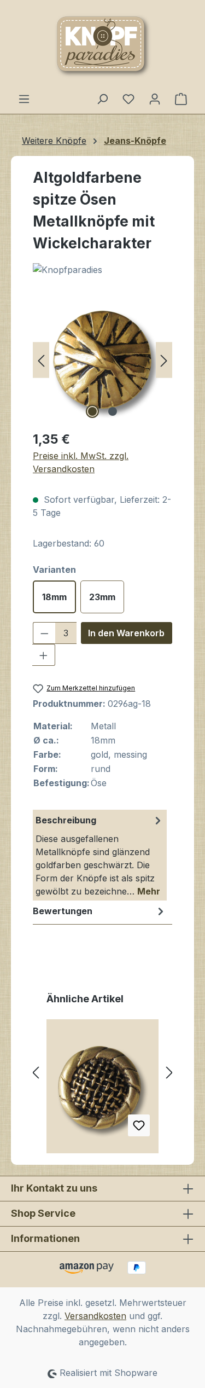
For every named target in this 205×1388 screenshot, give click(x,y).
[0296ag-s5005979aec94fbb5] (102, 359)
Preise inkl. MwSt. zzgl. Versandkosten (80, 462)
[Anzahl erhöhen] (43, 655)
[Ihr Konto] (155, 98)
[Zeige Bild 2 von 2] (112, 411)
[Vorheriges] (41, 360)
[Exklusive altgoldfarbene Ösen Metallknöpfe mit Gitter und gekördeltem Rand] (102, 1090)
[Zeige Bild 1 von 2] (92, 411)
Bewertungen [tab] (62, 910)
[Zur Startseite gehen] (102, 46)
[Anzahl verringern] (44, 633)
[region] (102, 359)
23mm (102, 596)
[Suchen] (102, 98)
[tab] (100, 855)
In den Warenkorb (126, 633)
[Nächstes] (164, 360)
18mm (54, 596)
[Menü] (24, 98)
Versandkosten (95, 1315)
